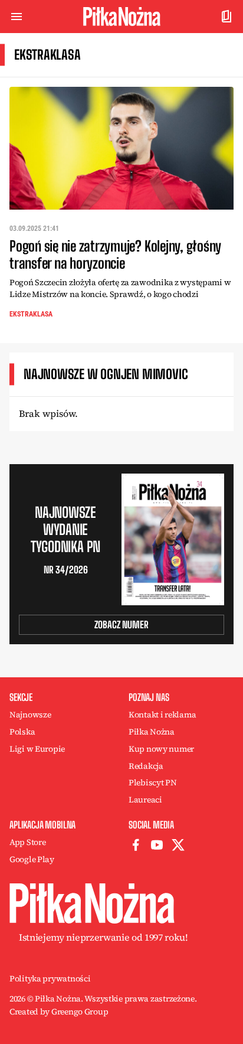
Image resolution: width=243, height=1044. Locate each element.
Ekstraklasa (30, 314)
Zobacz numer (121, 624)
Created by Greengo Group (58, 1011)
